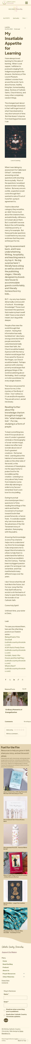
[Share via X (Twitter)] (10, 679)
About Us (6, 970)
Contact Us (5, 983)
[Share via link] (18, 679)
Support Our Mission (9, 952)
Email (6, 1002)
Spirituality (16, 18)
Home (5, 961)
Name (6, 994)
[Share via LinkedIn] (14, 679)
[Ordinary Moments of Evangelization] (15, 699)
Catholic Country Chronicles (12, 947)
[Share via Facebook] (5, 679)
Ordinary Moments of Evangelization (13, 710)
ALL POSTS (6, 18)
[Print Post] (22, 679)
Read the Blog (8, 964)
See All (24, 689)
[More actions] (25, 28)
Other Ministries (8, 976)
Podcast (6, 967)
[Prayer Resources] (24, 973)
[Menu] (26, 3)
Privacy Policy (5, 980)
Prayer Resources (9, 973)
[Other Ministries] (24, 976)
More (24, 18)
